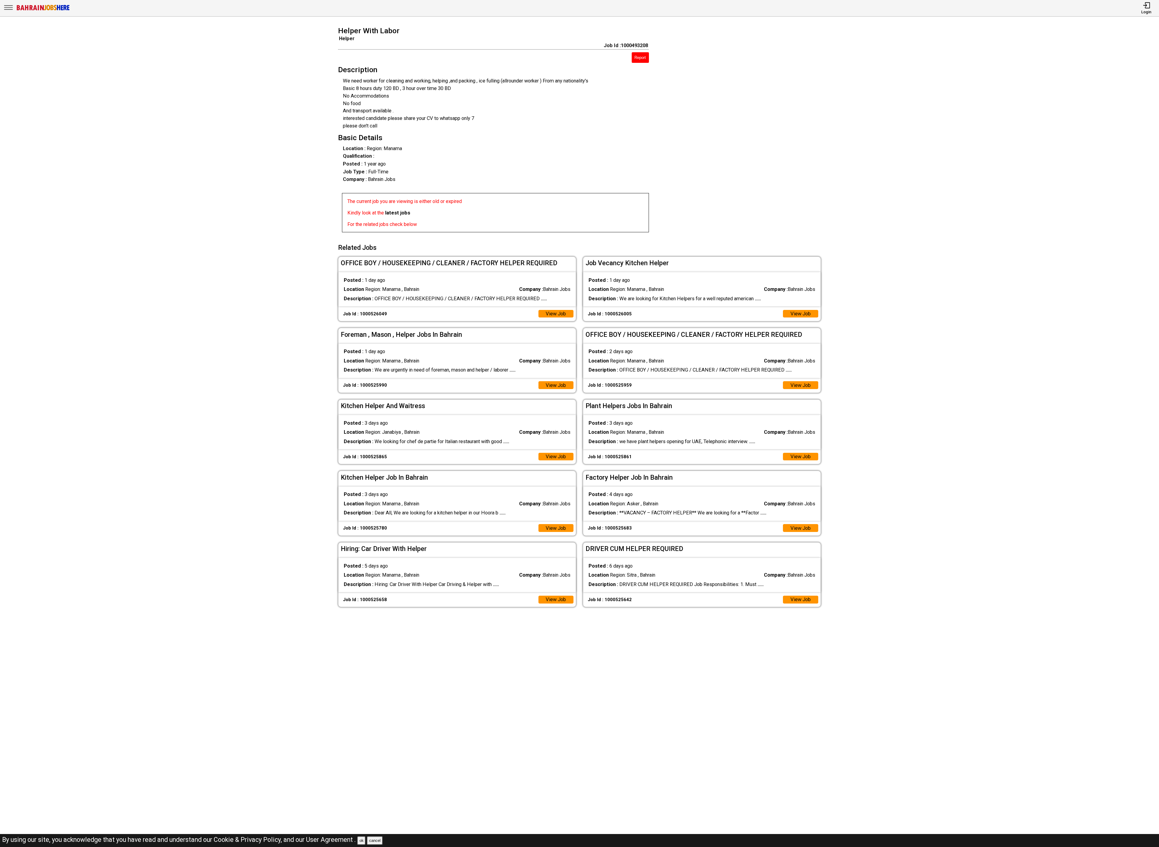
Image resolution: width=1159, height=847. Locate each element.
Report (640, 57)
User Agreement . (331, 839)
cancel (375, 840)
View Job (556, 314)
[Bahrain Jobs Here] (43, 10)
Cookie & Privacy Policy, (248, 839)
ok (361, 840)
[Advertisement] (744, 131)
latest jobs (397, 213)
